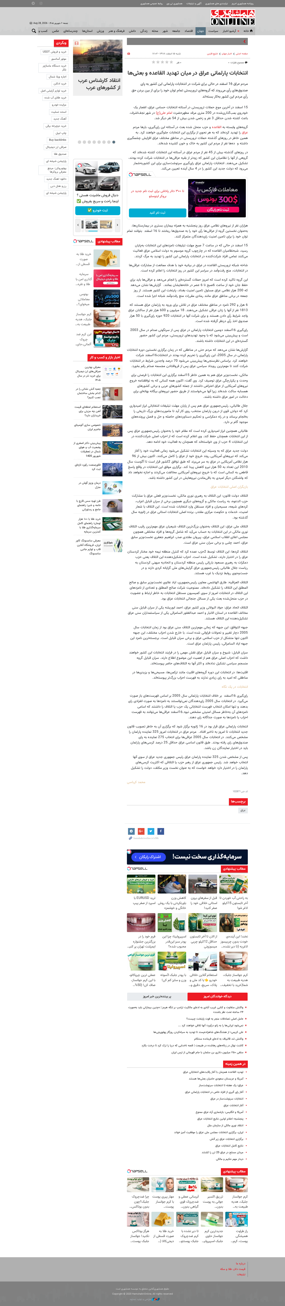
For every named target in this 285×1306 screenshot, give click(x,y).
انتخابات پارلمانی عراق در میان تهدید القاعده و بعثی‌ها (188, 73)
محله (155, 31)
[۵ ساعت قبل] (97, 56)
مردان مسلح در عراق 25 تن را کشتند (222, 1152)
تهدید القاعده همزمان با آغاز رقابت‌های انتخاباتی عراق (213, 1072)
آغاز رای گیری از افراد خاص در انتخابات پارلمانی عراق (214, 1092)
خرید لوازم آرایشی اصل (53, 91)
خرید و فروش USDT (54, 52)
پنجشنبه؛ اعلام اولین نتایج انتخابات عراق (220, 1119)
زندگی (143, 31)
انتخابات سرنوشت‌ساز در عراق (226, 1099)
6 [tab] (89, 142)
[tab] (217, 996)
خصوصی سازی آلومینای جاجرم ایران (87, 427)
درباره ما (240, 1263)
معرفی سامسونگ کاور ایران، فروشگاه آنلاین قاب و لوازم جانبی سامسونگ (88, 547)
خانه (246, 31)
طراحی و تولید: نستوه (141, 1299)
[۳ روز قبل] (112, 505)
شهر (165, 31)
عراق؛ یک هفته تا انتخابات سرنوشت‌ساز (221, 1085)
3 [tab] (104, 142)
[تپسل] (130, 174)
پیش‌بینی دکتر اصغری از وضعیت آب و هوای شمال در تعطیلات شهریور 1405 (87, 449)
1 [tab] (113, 142)
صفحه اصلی (242, 54)
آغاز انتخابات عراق (233, 1105)
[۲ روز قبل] (112, 411)
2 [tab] (109, 142)
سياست (213, 31)
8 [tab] (79, 142)
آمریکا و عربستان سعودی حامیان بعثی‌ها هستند (216, 1079)
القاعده (216, 127)
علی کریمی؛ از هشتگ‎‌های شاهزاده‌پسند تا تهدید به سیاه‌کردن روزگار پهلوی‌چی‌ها (198, 1032)
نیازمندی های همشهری (216, 4)
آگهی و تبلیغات (194, 4)
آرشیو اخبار (229, 31)
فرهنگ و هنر (116, 31)
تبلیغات (241, 1274)
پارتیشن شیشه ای (56, 161)
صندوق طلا (60, 154)
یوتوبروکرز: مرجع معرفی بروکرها (57, 170)
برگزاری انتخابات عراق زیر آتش (226, 1139)
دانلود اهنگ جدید (56, 179)
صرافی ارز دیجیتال (56, 147)
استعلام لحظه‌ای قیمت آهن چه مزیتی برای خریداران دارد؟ (88, 411)
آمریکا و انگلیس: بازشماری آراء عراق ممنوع (219, 1112)
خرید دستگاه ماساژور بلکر (54, 68)
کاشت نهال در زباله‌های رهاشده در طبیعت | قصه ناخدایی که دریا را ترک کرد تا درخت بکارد (192, 1045)
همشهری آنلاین (230, 17)
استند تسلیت (58, 112)
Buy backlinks (57, 140)
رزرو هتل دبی (58, 186)
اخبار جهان (227, 54)
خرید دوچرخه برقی (56, 126)
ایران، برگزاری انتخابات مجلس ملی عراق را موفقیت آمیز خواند (208, 1132)
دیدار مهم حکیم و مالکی (229, 1159)
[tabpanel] (97, 68)
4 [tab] (99, 142)
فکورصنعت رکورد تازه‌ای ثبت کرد (88, 467)
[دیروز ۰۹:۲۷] (112, 372)
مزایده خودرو (59, 105)
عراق (245, 132)
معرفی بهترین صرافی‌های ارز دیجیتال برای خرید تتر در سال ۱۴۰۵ (88, 373)
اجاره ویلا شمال (57, 77)
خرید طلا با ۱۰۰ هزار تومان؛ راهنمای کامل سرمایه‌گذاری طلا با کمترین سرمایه (89, 525)
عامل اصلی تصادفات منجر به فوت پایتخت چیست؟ (214, 1019)
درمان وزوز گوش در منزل (90, 485)
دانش (132, 31)
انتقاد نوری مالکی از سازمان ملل (225, 1125)
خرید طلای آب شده (55, 98)
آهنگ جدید (59, 119)
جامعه (176, 31)
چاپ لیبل (61, 133)
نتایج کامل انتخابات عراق (229, 1146)
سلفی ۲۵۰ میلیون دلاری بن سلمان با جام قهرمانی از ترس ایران (207, 1052)
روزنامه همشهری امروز (243, 4)
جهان (200, 31)
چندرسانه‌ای (70, 31)
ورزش (100, 31)
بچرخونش (97, 210)
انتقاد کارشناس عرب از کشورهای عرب (99, 84)
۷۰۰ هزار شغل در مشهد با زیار (225, 41)
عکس (55, 31)
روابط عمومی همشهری (151, 4)
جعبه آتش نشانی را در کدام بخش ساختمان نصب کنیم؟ (88, 393)
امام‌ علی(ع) (164, 113)
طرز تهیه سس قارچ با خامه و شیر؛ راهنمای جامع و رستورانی (88, 505)
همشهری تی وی (174, 4)
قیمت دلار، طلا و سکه (232, 1269)
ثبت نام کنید (157, 212)
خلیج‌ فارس (212, 54)
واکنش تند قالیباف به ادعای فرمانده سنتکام (218, 1039)
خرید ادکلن (60, 84)
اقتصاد (189, 31)
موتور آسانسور (58, 59)
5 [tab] (94, 142)
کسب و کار (41, 31)
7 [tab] (84, 142)
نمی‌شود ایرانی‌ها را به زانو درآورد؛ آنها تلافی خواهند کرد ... (210, 1025)
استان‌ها (87, 31)
